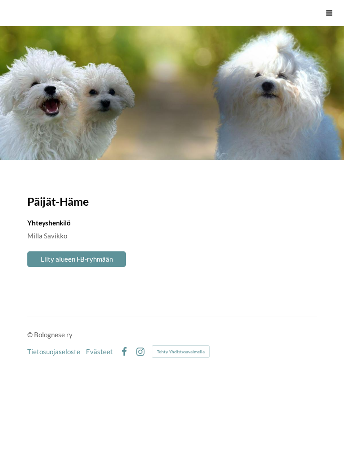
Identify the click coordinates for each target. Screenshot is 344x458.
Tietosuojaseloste (53, 351)
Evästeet (99, 351)
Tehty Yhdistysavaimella (181, 351)
